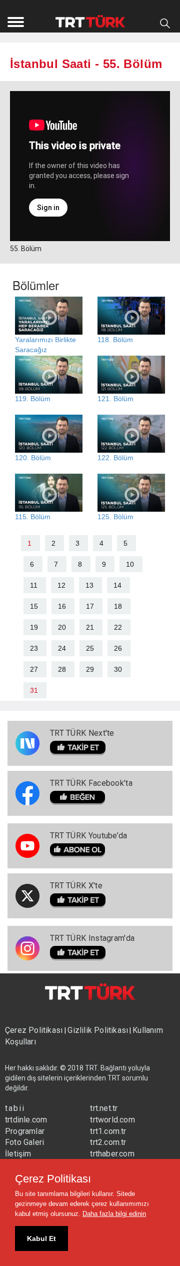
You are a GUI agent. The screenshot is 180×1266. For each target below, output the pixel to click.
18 (118, 606)
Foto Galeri (24, 1142)
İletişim (18, 1153)
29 (90, 669)
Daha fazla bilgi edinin (114, 1213)
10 (130, 564)
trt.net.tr (104, 1108)
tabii (15, 1108)
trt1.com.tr (108, 1131)
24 (62, 648)
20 (62, 627)
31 (34, 690)
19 (34, 627)
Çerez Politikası (34, 1030)
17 (90, 606)
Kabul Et (41, 1238)
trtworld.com (112, 1119)
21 (90, 627)
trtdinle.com (26, 1119)
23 (34, 648)
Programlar (24, 1131)
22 (118, 627)
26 (118, 648)
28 (62, 669)
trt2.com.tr (108, 1142)
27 (34, 669)
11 (34, 585)
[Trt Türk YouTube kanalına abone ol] (89, 850)
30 (118, 669)
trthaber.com (112, 1153)
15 (34, 606)
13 (90, 585)
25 (90, 648)
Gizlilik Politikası (98, 1030)
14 (118, 585)
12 (62, 585)
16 (62, 606)
